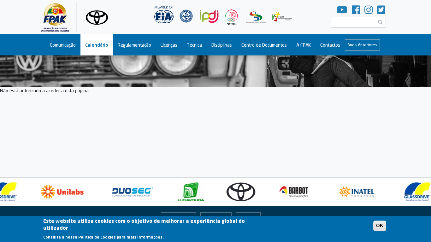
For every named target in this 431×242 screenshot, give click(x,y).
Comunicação (63, 45)
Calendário (96, 45)
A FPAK (303, 45)
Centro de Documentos (264, 45)
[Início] (77, 17)
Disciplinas (221, 45)
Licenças (169, 45)
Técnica (194, 45)
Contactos (330, 45)
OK (379, 225)
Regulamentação (134, 45)
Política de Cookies (97, 237)
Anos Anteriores (362, 44)
